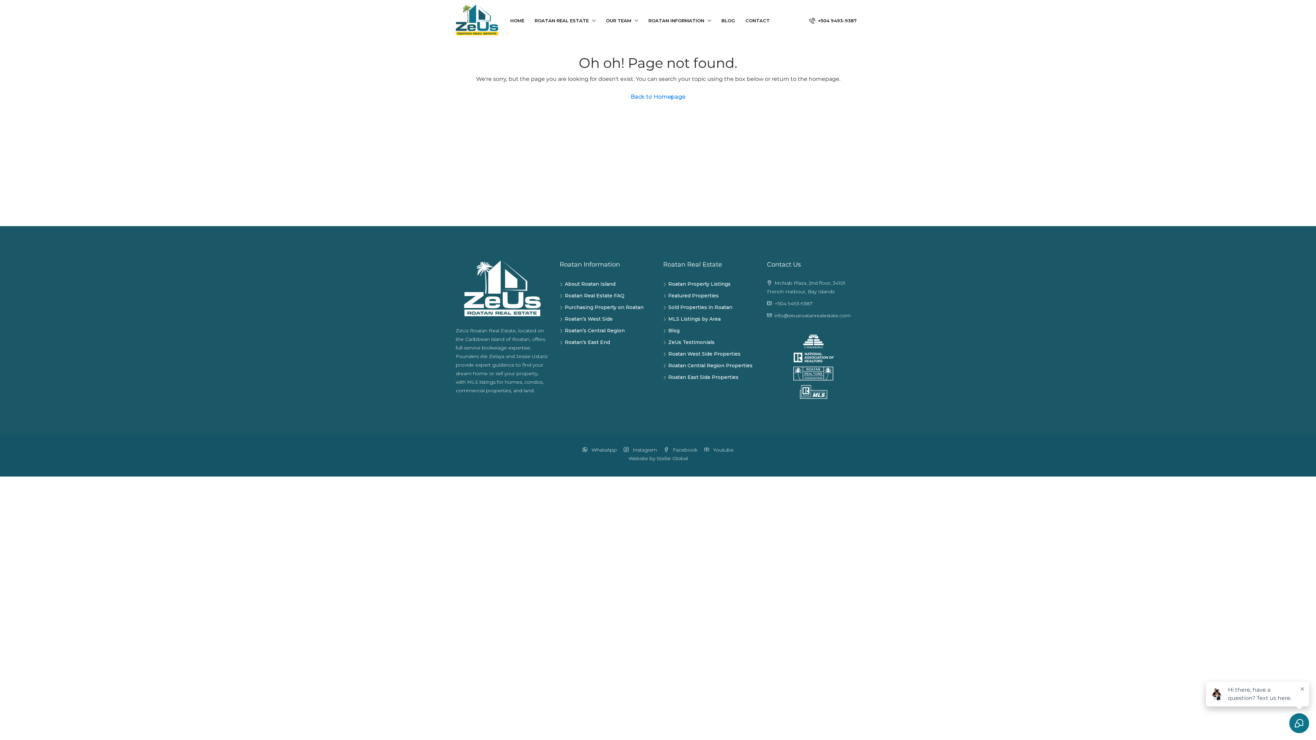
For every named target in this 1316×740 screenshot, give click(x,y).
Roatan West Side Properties (704, 354)
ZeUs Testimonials (691, 342)
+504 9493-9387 (837, 20)
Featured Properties (693, 296)
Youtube (723, 450)
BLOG (728, 20)
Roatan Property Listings (699, 284)
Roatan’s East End (587, 342)
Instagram (644, 450)
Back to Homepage (658, 97)
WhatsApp (603, 450)
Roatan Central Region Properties (710, 365)
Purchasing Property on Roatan (604, 307)
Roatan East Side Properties (703, 377)
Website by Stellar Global (658, 458)
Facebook (684, 450)
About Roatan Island (590, 284)
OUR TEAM (618, 20)
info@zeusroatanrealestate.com (813, 315)
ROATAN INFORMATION (676, 20)
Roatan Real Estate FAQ (594, 296)
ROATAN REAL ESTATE (562, 20)
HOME (517, 20)
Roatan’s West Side (589, 319)
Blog (674, 331)
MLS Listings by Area (694, 319)
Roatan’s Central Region (595, 331)
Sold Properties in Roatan (700, 307)
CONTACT (757, 20)
